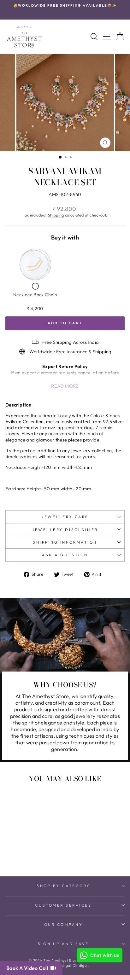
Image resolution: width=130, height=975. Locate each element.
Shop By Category (63, 885)
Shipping (56, 214)
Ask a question (65, 554)
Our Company (63, 924)
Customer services (63, 905)
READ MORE (65, 386)
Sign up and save (63, 943)
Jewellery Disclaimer (65, 529)
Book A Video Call (28, 968)
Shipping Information (65, 542)
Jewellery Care (64, 516)
